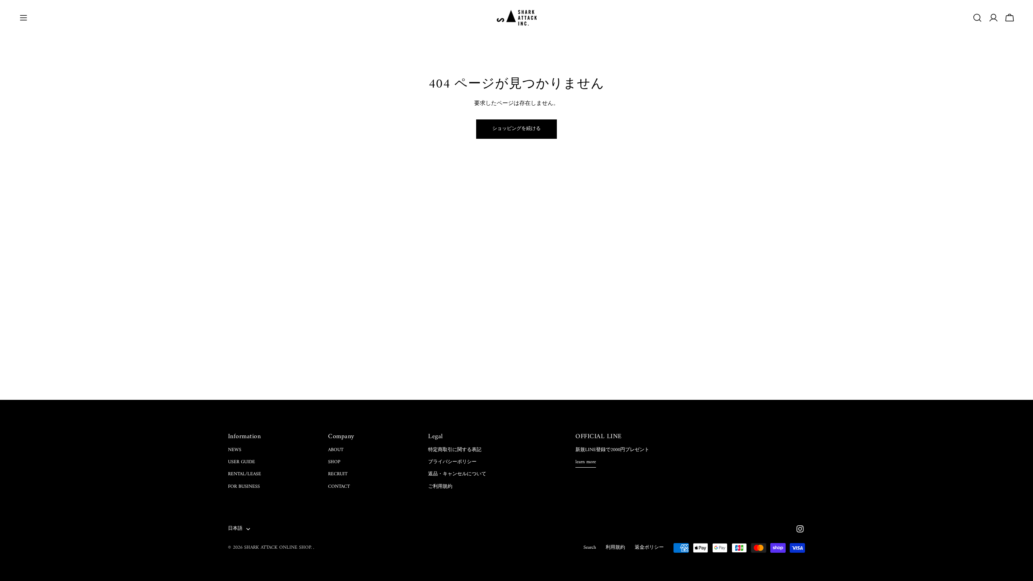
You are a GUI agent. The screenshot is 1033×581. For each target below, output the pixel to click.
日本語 (235, 529)
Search (589, 547)
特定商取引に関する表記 (454, 450)
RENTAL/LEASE (244, 474)
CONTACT (339, 487)
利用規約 (615, 547)
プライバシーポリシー (452, 462)
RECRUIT (337, 474)
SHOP (334, 462)
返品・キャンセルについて (457, 474)
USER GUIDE (241, 462)
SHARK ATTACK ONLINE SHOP (277, 547)
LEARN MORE (585, 462)
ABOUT (335, 450)
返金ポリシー (649, 547)
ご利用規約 (440, 487)
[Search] (977, 18)
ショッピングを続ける (516, 129)
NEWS (234, 450)
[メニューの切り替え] (23, 18)
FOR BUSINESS (244, 487)
